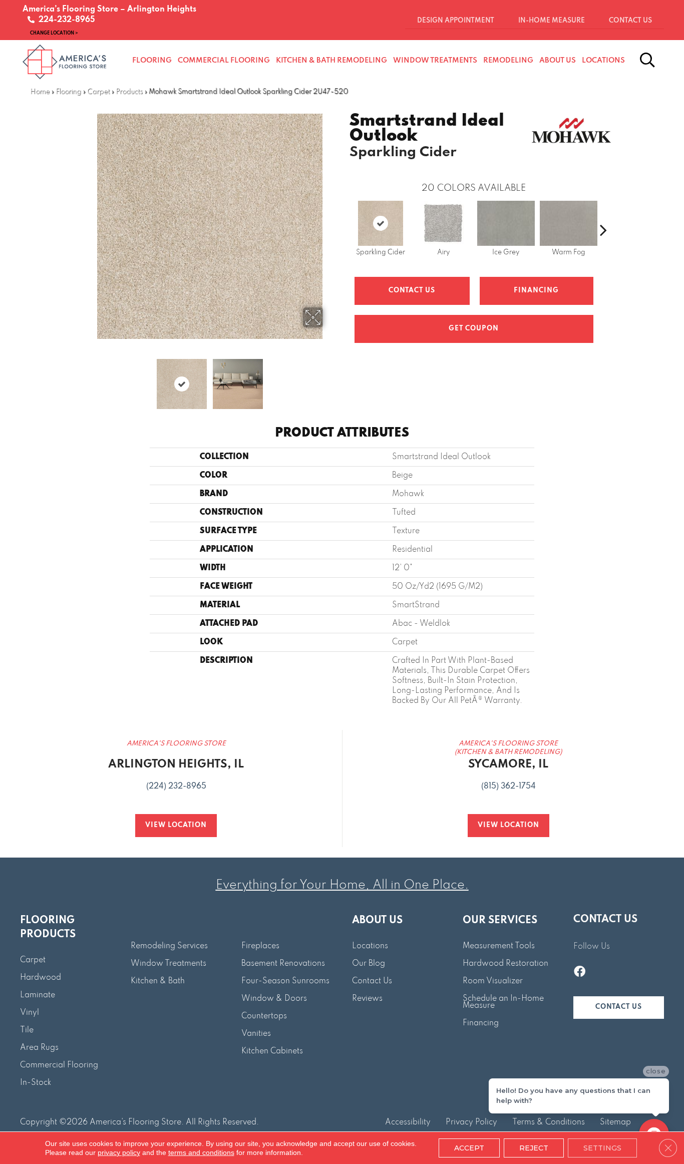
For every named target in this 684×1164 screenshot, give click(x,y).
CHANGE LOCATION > (54, 33)
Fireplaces (260, 946)
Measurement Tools (499, 946)
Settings (602, 1147)
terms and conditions (201, 1152)
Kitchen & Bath (158, 981)
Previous (91, 379)
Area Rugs (39, 1048)
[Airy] (443, 223)
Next (329, 379)
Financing (481, 1023)
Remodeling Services (169, 946)
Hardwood (40, 978)
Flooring (68, 92)
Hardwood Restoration (505, 964)
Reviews (367, 999)
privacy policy (119, 1152)
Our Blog (368, 964)
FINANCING (536, 290)
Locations (370, 946)
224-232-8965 (65, 20)
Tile (27, 1030)
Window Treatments (168, 964)
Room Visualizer (493, 981)
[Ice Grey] (506, 223)
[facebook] (579, 972)
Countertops (264, 1016)
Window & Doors (274, 999)
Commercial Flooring (59, 1065)
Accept (469, 1147)
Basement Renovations (283, 964)
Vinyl (29, 1013)
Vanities (256, 1034)
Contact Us (412, 290)
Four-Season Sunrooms (285, 981)
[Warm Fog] (568, 223)
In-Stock (35, 1083)
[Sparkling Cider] (381, 223)
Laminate (37, 995)
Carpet (98, 92)
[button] (618, 1007)
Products (129, 92)
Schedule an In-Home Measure (503, 1002)
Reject (533, 1147)
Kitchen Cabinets (272, 1051)
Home (40, 92)
